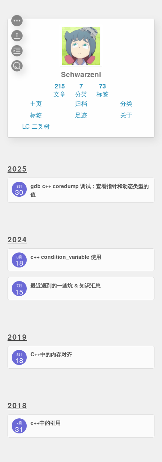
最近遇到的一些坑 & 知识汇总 (66, 285)
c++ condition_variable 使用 (66, 256)
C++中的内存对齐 (51, 354)
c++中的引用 (46, 422)
